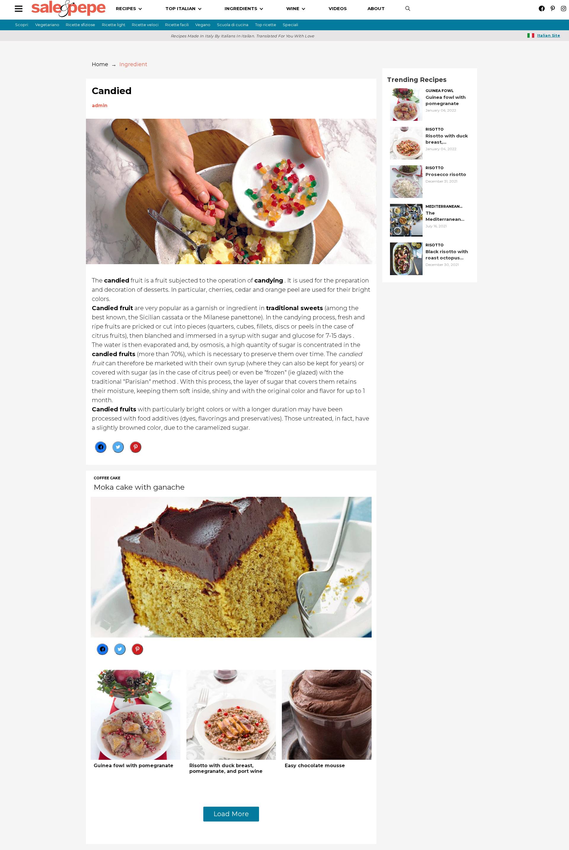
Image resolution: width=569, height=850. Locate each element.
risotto (435, 129)
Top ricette (265, 24)
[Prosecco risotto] (406, 181)
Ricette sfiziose (80, 24)
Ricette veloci (145, 24)
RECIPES (126, 8)
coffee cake (107, 478)
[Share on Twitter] (118, 447)
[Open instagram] (563, 8)
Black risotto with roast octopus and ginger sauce (447, 255)
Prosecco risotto (446, 174)
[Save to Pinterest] (135, 447)
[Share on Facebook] (100, 447)
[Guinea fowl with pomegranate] (135, 714)
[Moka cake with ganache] (231, 567)
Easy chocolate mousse (315, 765)
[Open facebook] (541, 8)
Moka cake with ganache (139, 487)
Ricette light (113, 24)
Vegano (202, 24)
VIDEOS (338, 8)
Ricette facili (177, 24)
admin (100, 105)
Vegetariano (47, 24)
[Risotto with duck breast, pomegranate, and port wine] (231, 714)
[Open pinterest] (552, 8)
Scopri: (22, 24)
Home (100, 64)
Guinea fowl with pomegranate (133, 765)
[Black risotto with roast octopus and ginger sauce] (406, 258)
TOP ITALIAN (180, 8)
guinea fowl (440, 91)
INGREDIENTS (241, 8)
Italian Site (548, 35)
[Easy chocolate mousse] (327, 714)
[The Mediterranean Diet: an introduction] (406, 220)
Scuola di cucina (232, 24)
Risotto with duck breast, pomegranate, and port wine (226, 768)
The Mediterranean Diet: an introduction (443, 216)
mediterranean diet (443, 206)
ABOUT (376, 8)
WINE (292, 8)
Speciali (290, 24)
